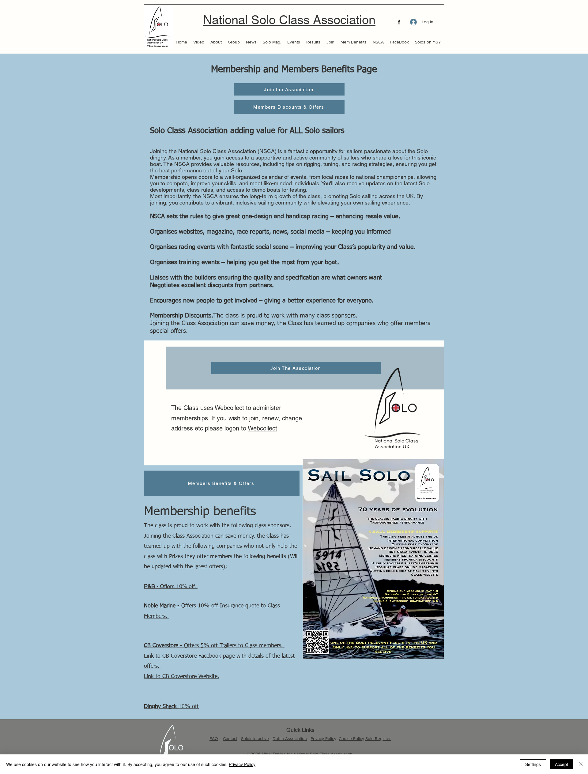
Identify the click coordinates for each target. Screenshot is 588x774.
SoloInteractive (255, 738)
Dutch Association (290, 738)
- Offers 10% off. (171, 586)
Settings (533, 764)
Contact (230, 738)
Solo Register (378, 738)
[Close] (580, 764)
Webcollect (262, 428)
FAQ (213, 738)
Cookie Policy (351, 738)
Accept (561, 764)
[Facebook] (399, 22)
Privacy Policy (323, 738)
